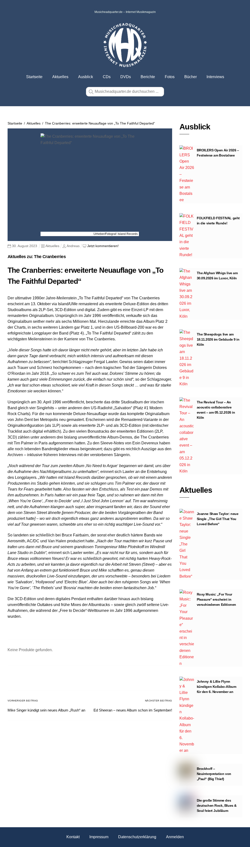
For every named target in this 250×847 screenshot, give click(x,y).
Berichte (148, 77)
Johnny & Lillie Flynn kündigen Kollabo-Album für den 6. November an (216, 687)
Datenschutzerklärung (137, 837)
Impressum (98, 837)
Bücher (190, 77)
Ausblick (85, 77)
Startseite (34, 77)
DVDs (125, 77)
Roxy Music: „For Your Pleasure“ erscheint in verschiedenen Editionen (216, 599)
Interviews (215, 77)
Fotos (170, 77)
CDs (107, 77)
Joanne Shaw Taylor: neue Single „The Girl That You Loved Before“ (218, 519)
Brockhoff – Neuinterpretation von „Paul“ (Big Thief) (214, 774)
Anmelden (175, 837)
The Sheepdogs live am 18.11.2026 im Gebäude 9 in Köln (218, 339)
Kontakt (73, 837)
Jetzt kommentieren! (103, 246)
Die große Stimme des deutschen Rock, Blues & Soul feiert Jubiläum (217, 805)
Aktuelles (60, 77)
